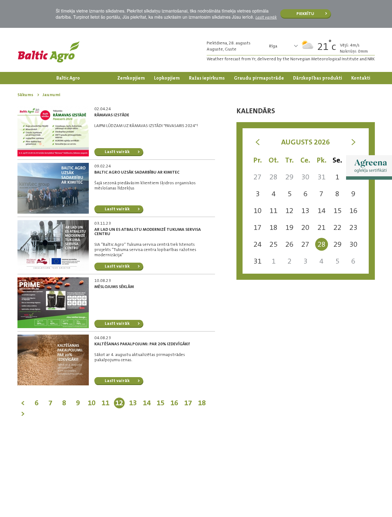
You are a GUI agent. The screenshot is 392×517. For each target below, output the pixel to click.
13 (133, 403)
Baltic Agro (68, 78)
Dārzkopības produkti (317, 78)
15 (160, 403)
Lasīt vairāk (266, 17)
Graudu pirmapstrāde (259, 78)
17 (188, 403)
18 (202, 403)
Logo (48, 52)
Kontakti (360, 78)
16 (174, 403)
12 (119, 403)
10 (92, 403)
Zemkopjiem (131, 78)
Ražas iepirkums (207, 78)
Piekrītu (305, 13)
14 (147, 403)
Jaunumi (98, 78)
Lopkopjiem (167, 78)
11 (105, 403)
